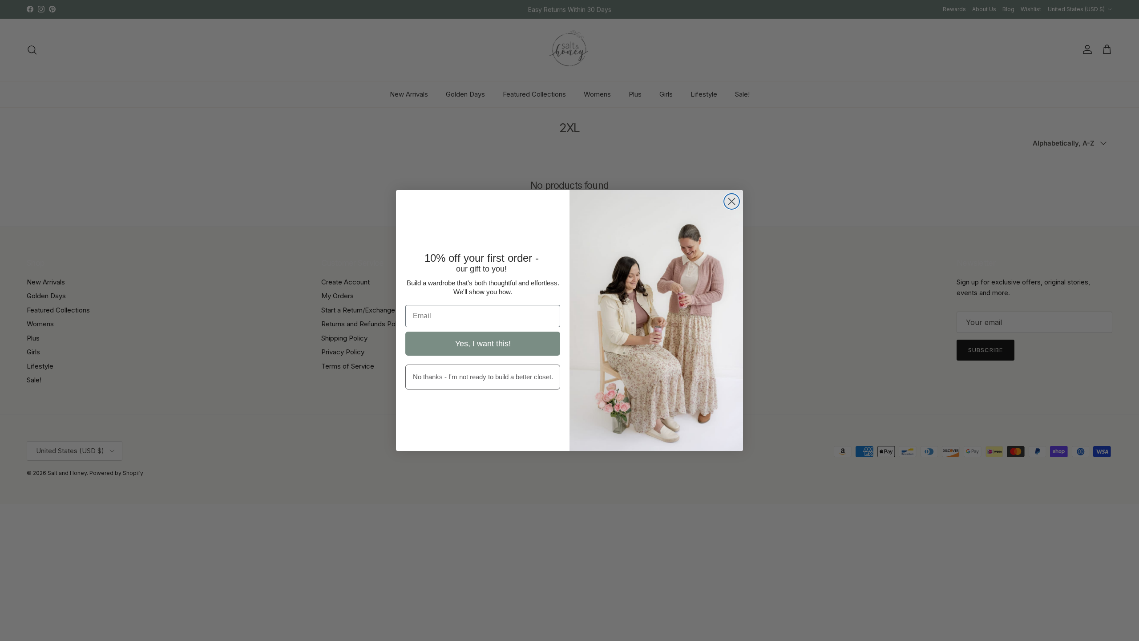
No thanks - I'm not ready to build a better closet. (483, 377)
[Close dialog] (731, 201)
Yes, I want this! (483, 343)
